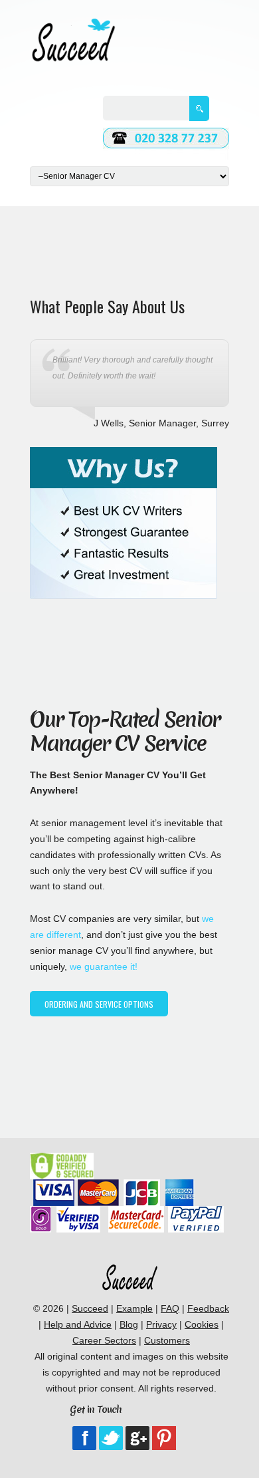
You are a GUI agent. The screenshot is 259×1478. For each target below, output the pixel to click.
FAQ (170, 1308)
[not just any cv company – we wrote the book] (129, 1269)
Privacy (161, 1324)
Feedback (208, 1308)
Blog (129, 1324)
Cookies (201, 1324)
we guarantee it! (103, 966)
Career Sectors (104, 1340)
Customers (167, 1340)
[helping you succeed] (73, 26)
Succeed (90, 1308)
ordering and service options (98, 1004)
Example (134, 1308)
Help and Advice (78, 1324)
